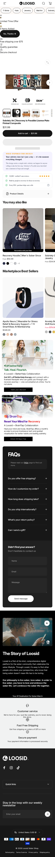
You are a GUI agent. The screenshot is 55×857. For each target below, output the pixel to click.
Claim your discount (18, 389)
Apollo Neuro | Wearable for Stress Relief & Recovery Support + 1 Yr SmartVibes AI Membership (20, 324)
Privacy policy (33, 852)
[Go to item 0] (7, 113)
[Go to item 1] (16, 113)
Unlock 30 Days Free (18, 439)
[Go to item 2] (26, 113)
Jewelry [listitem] (27, 10)
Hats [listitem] (17, 10)
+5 (19, 263)
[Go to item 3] (36, 113)
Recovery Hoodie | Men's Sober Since (22, 255)
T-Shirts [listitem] (6, 10)
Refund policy (9, 852)
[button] (27, 142)
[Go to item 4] (45, 113)
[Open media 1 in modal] (47, 62)
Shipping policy (45, 852)
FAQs (26, 463)
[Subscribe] (47, 814)
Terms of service (21, 852)
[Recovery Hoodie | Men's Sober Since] (23, 228)
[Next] (49, 83)
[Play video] (27, 632)
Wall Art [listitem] (39, 10)
